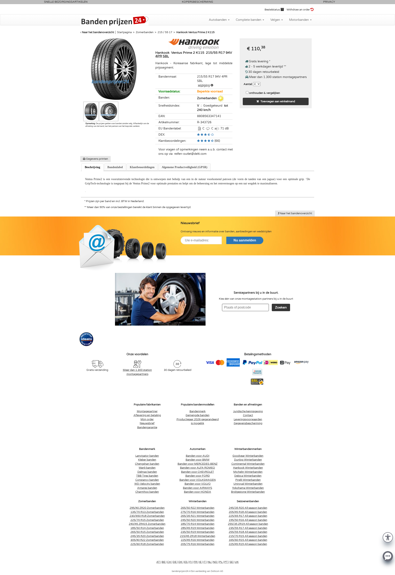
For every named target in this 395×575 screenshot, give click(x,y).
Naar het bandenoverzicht (98, 32)
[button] (388, 537)
